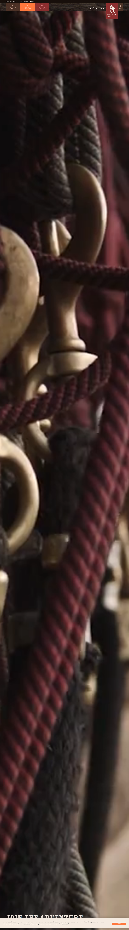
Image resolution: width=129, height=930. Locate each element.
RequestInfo (13, 8)
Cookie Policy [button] (27, 924)
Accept (119, 924)
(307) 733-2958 (96, 8)
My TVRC (19, 2)
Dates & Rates (29, 2)
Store (12, 2)
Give (7, 2)
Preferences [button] (65, 924)
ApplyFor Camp (27, 8)
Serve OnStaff (42, 8)
